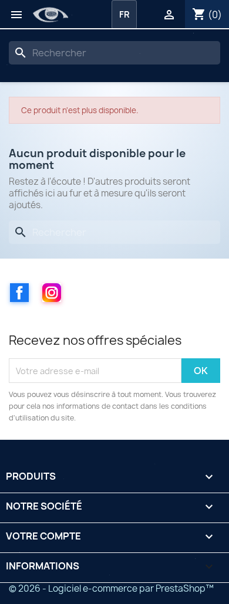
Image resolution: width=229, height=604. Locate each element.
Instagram (51, 292)
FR (124, 14)
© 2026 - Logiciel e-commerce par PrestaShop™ (111, 588)
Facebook (19, 292)
